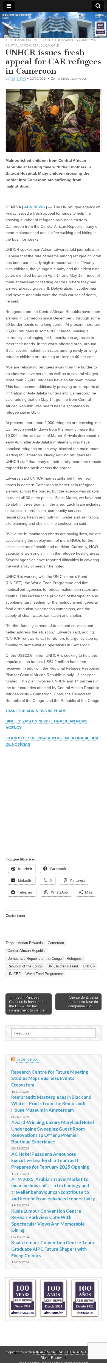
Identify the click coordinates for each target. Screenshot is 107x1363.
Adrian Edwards (30, 943)
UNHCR (89, 966)
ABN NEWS (18, 78)
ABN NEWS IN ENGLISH (22, 40)
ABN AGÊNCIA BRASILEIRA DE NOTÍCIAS (64, 1352)
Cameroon (88, 40)
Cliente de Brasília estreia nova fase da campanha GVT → (82, 1001)
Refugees (74, 959)
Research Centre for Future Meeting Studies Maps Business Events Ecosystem (49, 1078)
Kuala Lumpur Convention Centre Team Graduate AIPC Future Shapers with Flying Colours (52, 1249)
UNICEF (14, 974)
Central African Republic (26, 45)
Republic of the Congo (25, 966)
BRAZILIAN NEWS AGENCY (59, 40)
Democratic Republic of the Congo (34, 959)
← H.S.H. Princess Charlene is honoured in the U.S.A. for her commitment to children (27, 1003)
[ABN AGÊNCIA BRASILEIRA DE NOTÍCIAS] (53, 25)
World (53, 45)
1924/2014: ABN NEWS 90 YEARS (35, 711)
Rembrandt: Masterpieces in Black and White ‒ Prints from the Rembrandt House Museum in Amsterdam (51, 1103)
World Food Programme (44, 974)
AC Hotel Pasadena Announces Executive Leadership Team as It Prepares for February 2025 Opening (50, 1160)
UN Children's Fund (62, 966)
